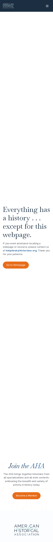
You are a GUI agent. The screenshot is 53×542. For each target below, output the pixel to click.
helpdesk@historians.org (21, 250)
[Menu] (47, 6)
